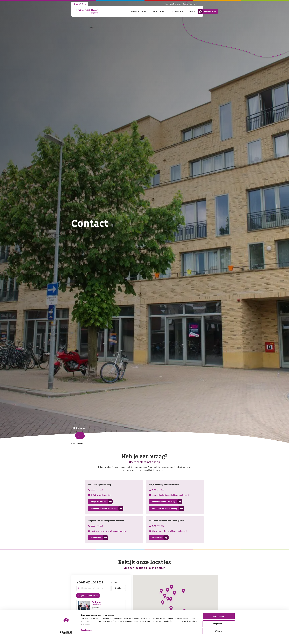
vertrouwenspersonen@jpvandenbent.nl (109, 531)
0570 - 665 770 (97, 489)
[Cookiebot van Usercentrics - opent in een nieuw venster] (66, 632)
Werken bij (193, 4)
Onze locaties (210, 11)
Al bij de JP (158, 11)
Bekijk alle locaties (98, 501)
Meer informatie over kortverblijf (164, 508)
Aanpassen (217, 624)
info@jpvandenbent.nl (101, 495)
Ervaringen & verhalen (173, 4)
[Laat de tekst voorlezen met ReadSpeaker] (77, 4)
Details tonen (86, 630)
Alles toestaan (218, 616)
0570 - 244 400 (157, 489)
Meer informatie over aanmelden (104, 508)
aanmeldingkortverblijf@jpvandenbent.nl (170, 495)
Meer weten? (96, 537)
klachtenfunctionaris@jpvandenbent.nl (169, 531)
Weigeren (218, 631)
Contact (191, 11)
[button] (172, 587)
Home (73, 443)
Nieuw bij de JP (138, 11)
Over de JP (176, 11)
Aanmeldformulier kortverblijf (164, 501)
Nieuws (185, 4)
